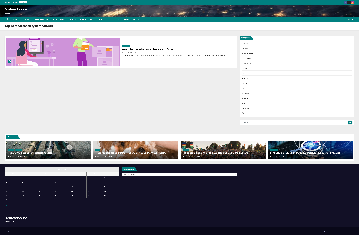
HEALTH (245, 78)
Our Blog (322, 231)
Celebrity (245, 48)
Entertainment (58, 19)
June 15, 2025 (189, 156)
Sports (244, 103)
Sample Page (342, 231)
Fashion (72, 19)
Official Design (314, 231)
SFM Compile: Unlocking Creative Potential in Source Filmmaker (305, 153)
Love (92, 19)
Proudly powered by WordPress (13, 231)
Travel (126, 19)
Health (83, 19)
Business (25, 19)
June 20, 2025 (14, 156)
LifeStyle (245, 83)
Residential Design (331, 231)
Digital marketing (40, 19)
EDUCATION (246, 58)
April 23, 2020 (129, 53)
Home (15, 19)
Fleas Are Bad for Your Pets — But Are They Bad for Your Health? (130, 153)
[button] (349, 19)
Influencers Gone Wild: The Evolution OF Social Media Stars (215, 153)
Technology (113, 19)
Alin (23, 156)
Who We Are (351, 231)
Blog (282, 231)
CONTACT (137, 19)
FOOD (244, 73)
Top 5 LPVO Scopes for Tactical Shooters (30, 153)
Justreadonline (16, 9)
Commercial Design (290, 231)
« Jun (6, 206)
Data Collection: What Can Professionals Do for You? (148, 49)
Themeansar (40, 231)
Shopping (245, 98)
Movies (101, 19)
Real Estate (246, 93)
